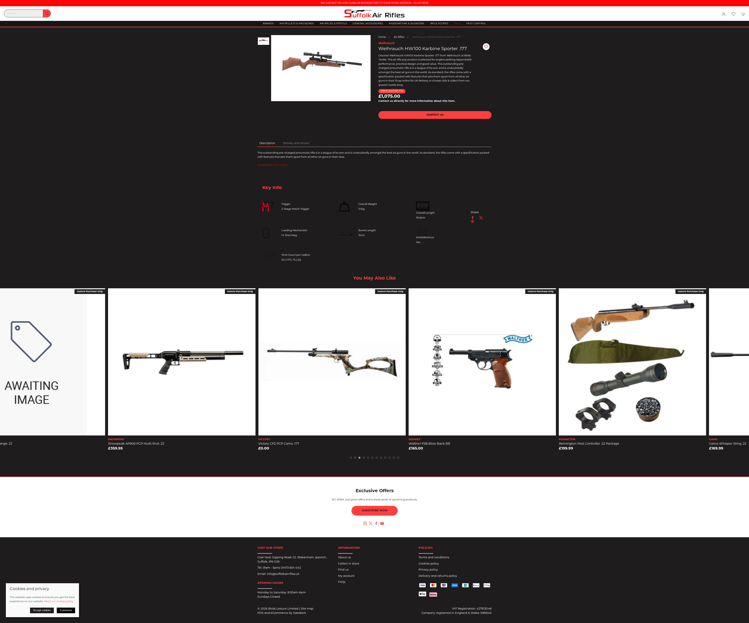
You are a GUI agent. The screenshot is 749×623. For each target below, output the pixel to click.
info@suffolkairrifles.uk (283, 574)
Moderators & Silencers (406, 23)
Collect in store (348, 563)
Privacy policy (428, 569)
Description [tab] (267, 143)
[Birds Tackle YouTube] (382, 523)
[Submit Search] (47, 13)
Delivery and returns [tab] (296, 143)
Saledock (299, 613)
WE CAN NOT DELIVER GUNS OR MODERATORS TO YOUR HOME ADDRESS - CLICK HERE (375, 3)
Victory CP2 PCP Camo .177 (171, 443)
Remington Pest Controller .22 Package (481, 443)
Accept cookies (42, 610)
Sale (457, 23)
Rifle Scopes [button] (439, 23)
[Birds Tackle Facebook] (376, 523)
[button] (733, 14)
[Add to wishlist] (5, 293)
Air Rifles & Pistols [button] (333, 23)
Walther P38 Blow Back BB (321, 443)
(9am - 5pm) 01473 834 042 (282, 567)
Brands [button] (268, 23)
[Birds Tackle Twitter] (370, 523)
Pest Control (476, 23)
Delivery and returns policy (438, 576)
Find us (343, 569)
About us (344, 557)
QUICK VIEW (74, 431)
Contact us (435, 115)
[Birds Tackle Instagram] (365, 523)
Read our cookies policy (58, 601)
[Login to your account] (724, 14)
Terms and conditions (434, 557)
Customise (66, 610)
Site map (307, 608)
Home (382, 37)
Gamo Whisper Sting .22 (620, 443)
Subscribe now (375, 510)
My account (346, 576)
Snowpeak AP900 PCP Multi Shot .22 (28, 443)
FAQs (341, 582)
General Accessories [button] (368, 23)
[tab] (351, 458)
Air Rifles (399, 37)
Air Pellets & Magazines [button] (297, 23)
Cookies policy (429, 563)
